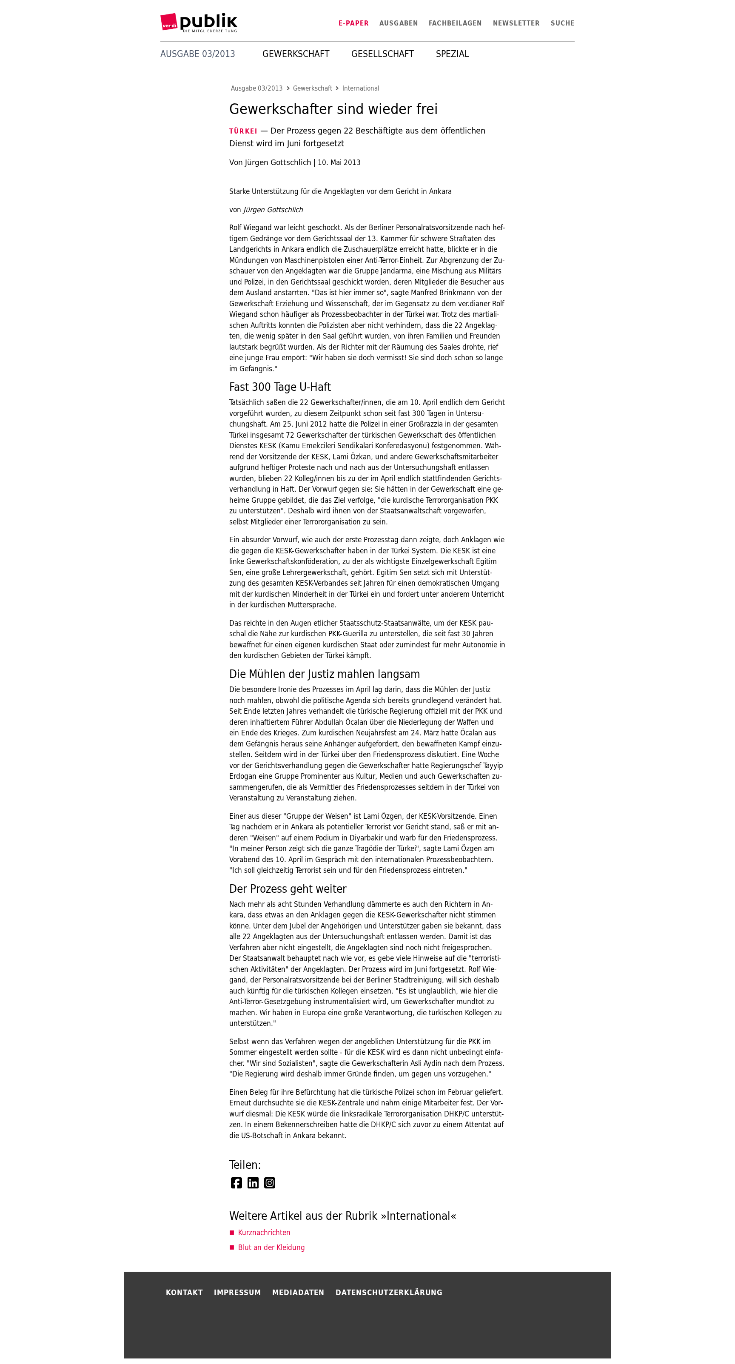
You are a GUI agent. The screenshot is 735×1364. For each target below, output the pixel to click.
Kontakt (184, 1292)
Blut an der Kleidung (271, 1247)
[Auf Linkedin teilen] (254, 1182)
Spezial (452, 54)
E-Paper (354, 23)
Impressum (238, 1292)
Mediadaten (298, 1292)
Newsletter (516, 23)
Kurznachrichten (264, 1232)
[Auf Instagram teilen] (270, 1182)
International (360, 88)
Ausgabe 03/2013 (257, 88)
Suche (563, 23)
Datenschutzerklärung (389, 1292)
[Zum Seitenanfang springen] (636, 1338)
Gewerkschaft (296, 54)
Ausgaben (398, 23)
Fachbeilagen (455, 23)
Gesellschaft (382, 54)
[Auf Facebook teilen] (237, 1182)
